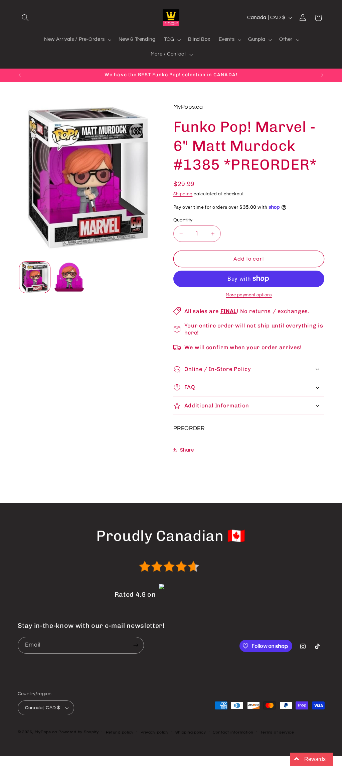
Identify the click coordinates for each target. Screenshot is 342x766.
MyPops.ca (46, 732)
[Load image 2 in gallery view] (69, 277)
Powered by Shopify (78, 732)
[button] (25, 17)
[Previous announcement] (19, 75)
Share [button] (187, 450)
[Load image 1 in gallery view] (34, 277)
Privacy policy (155, 732)
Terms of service (277, 732)
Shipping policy (190, 732)
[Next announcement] (322, 75)
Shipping (183, 194)
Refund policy (120, 732)
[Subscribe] (135, 645)
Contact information (233, 732)
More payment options (249, 295)
